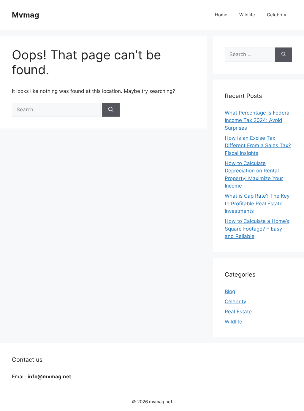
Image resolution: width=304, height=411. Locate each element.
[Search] (111, 110)
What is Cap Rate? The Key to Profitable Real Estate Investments (257, 203)
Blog (230, 291)
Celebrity (276, 15)
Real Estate (238, 312)
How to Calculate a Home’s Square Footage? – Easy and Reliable (257, 228)
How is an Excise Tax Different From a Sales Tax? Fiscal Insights (258, 145)
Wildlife (247, 15)
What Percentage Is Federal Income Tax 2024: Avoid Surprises (258, 120)
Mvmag (25, 14)
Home (221, 15)
